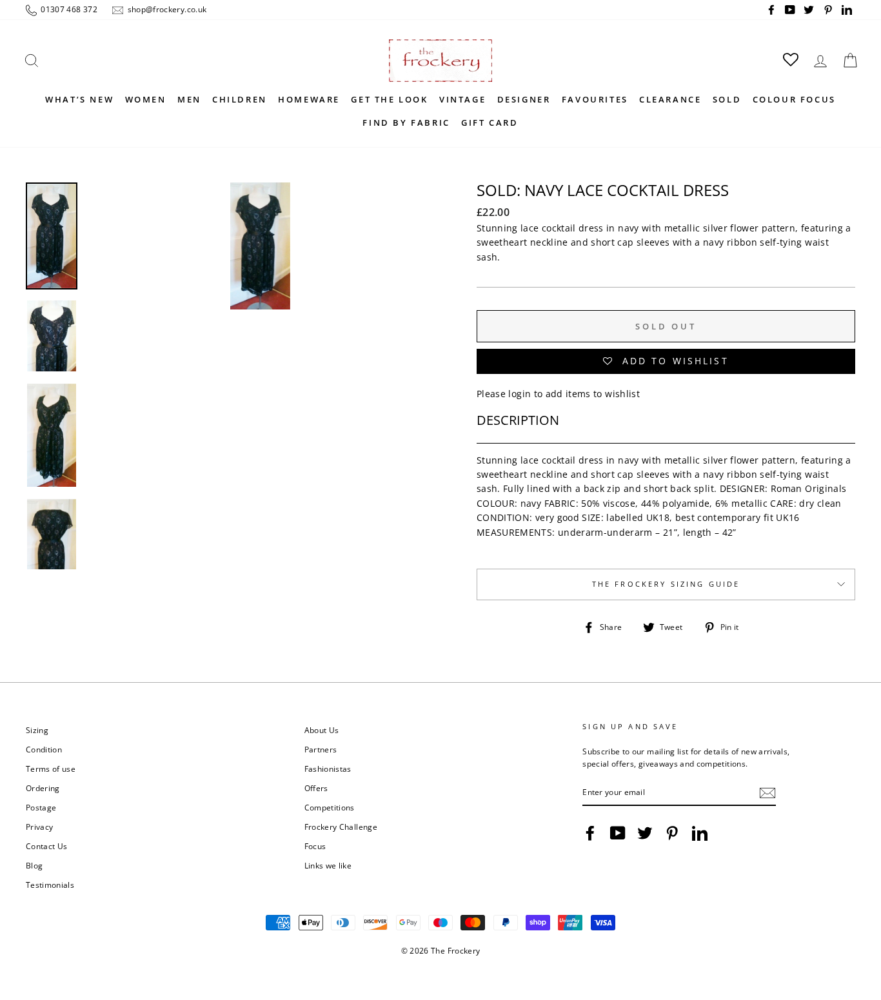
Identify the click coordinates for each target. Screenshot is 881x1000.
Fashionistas (327, 768)
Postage (41, 807)
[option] (260, 375)
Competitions (329, 807)
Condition (44, 749)
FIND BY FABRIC (406, 122)
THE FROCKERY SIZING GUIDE (666, 584)
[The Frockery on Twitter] (645, 833)
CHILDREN (239, 99)
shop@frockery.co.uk (165, 9)
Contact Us (47, 846)
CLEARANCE (670, 99)
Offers (316, 788)
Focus (315, 846)
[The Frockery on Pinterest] (672, 833)
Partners (320, 749)
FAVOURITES (595, 99)
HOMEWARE (309, 99)
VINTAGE (462, 99)
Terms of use (50, 768)
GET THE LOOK (389, 99)
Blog (34, 865)
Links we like (328, 865)
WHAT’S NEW (79, 99)
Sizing (37, 730)
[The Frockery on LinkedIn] (700, 833)
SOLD (727, 99)
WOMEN (145, 99)
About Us (321, 730)
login (519, 393)
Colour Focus (794, 99)
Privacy (39, 826)
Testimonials (50, 884)
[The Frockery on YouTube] (618, 833)
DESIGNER (524, 99)
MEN (189, 99)
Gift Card (489, 122)
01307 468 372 (68, 9)
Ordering (43, 788)
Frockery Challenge (340, 826)
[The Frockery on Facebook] (590, 833)
